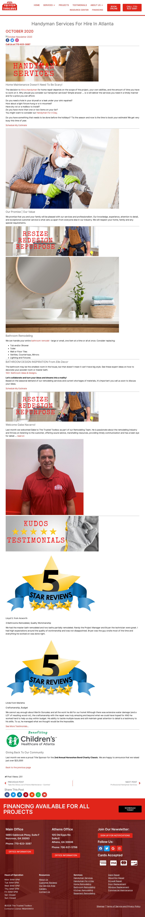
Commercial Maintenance (120, 890)
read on (20, 436)
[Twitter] (107, 848)
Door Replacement (117, 884)
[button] (7, 794)
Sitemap (100, 906)
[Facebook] (100, 848)
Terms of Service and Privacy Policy (123, 906)
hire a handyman (29, 90)
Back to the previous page (18, 767)
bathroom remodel (40, 340)
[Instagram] (119, 848)
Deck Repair (114, 875)
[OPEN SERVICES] (54, 5)
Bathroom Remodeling (84, 887)
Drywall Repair (115, 881)
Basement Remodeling (84, 893)
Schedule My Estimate (16, 125)
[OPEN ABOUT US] (102, 5)
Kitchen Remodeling (83, 890)
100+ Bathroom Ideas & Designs (21, 373)
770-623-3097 (22, 44)
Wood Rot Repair (116, 878)
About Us (43, 879)
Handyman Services (83, 878)
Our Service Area (47, 886)
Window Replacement (118, 887)
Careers (43, 889)
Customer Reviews (48, 882)
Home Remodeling (82, 884)
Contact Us (44, 892)
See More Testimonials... (17, 726)
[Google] (113, 848)
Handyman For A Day (47, 113)
